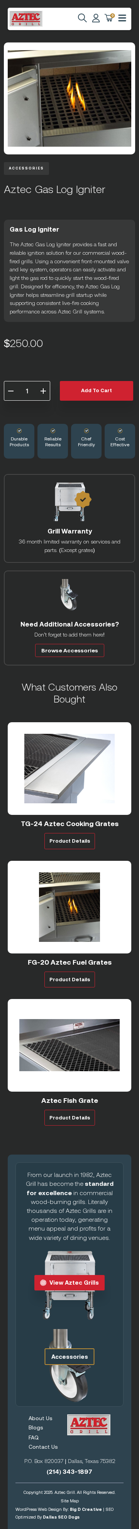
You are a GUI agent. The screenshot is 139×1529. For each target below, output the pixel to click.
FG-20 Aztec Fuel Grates (70, 962)
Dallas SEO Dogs (61, 1517)
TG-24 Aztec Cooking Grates (70, 824)
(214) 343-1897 (69, 1471)
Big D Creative (86, 1509)
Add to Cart (96, 390)
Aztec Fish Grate (69, 1100)
